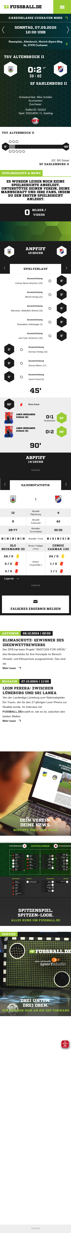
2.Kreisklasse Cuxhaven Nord (35, 17)
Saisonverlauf (66, 484)
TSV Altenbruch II (24, 56)
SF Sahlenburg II (48, 83)
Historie (5, 484)
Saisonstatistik (35, 485)
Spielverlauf (35, 268)
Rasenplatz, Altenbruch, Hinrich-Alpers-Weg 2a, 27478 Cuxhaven (35, 43)
